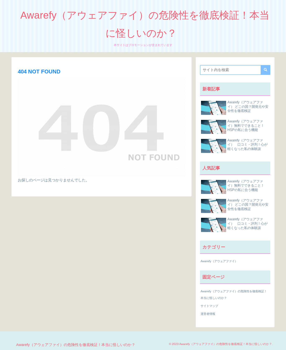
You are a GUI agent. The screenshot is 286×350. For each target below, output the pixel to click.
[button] (265, 70)
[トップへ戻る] (280, 344)
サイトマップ (209, 306)
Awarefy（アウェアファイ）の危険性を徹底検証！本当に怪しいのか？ (234, 295)
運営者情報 (208, 313)
